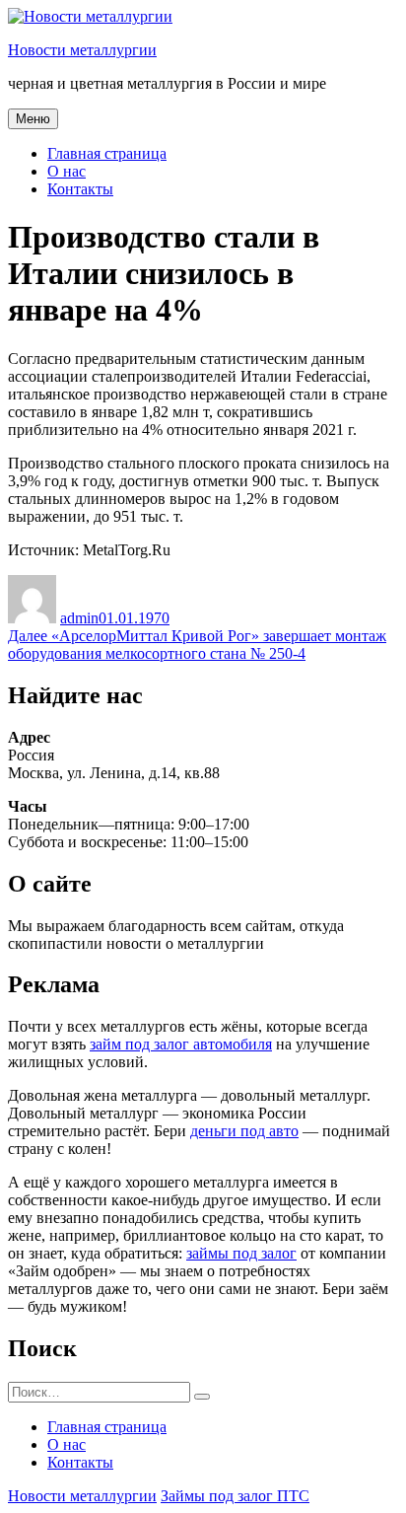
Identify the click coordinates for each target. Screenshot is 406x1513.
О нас (66, 171)
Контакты (80, 188)
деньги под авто (244, 1130)
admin (79, 618)
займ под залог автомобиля (181, 1044)
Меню (33, 118)
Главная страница (107, 153)
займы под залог (241, 1253)
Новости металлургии (82, 49)
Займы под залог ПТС (235, 1495)
